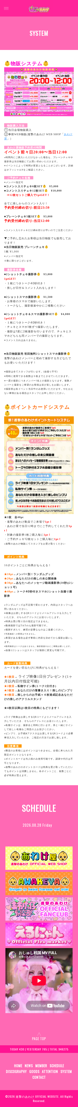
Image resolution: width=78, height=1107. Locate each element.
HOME (18, 1065)
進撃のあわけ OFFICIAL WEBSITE (37, 1096)
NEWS (29, 1065)
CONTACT (39, 1077)
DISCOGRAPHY (16, 1071)
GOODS (34, 1071)
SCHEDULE (57, 1065)
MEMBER (41, 1065)
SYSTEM (66, 1071)
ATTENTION (50, 1071)
